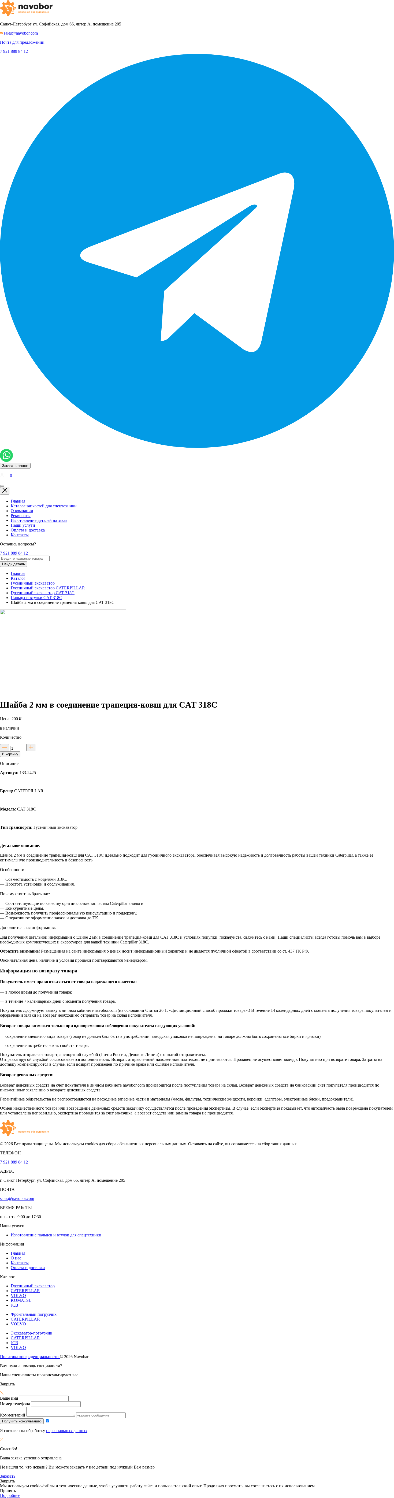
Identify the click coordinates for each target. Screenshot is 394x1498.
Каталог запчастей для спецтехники (44, 506)
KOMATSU (21, 1300)
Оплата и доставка (28, 530)
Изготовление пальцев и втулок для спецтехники (56, 1235)
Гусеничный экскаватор (33, 1286)
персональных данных (66, 1430)
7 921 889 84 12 (14, 51)
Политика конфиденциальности (30, 1356)
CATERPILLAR (25, 1290)
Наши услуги (23, 525)
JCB (14, 1305)
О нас (16, 1258)
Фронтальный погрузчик (34, 1314)
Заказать (7, 1476)
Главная (18, 501)
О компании (22, 510)
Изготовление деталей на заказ (39, 520)
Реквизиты (21, 515)
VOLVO (18, 1295)
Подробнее (10, 1495)
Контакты (20, 535)
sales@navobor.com (17, 1198)
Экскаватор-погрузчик (31, 1333)
